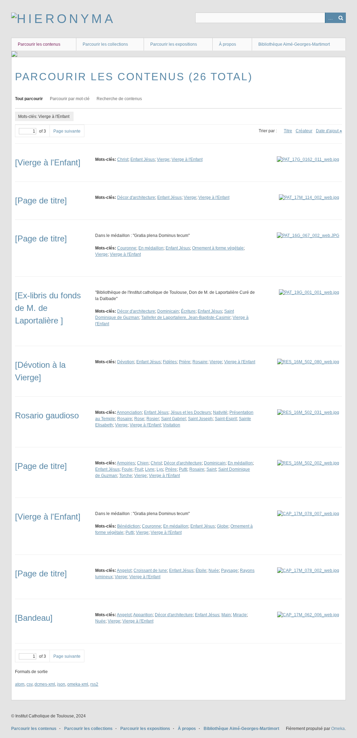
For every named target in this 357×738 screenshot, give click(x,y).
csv (29, 684)
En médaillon (151, 248)
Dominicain (168, 311)
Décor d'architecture (136, 197)
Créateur (304, 130)
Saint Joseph (200, 418)
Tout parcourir (29, 98)
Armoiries (126, 463)
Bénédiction (128, 526)
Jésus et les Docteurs (190, 412)
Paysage (229, 570)
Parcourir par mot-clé (70, 98)
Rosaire (199, 361)
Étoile (201, 570)
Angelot (124, 570)
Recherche (340, 18)
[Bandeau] (34, 618)
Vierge (163, 159)
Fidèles (170, 361)
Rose (139, 418)
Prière (184, 361)
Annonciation (129, 412)
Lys (160, 469)
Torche (125, 475)
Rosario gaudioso (47, 415)
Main (226, 614)
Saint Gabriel (173, 418)
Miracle (240, 614)
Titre (288, 130)
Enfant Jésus (142, 159)
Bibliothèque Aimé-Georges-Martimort (294, 44)
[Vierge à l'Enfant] (48, 162)
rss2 (94, 684)
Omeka (338, 728)
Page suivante (67, 131)
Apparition (143, 614)
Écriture (188, 311)
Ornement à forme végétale (218, 248)
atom (19, 684)
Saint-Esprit (226, 418)
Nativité (220, 412)
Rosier (152, 418)
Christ (122, 159)
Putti (183, 469)
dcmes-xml (45, 684)
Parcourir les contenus (39, 44)
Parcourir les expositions (173, 44)
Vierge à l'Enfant (187, 159)
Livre (149, 469)
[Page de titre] (41, 200)
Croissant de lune (150, 570)
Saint (211, 469)
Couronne (126, 248)
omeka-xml (77, 684)
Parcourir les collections (105, 44)
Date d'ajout (327, 130)
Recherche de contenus (119, 98)
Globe (222, 526)
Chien (143, 463)
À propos (227, 44)
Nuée (213, 570)
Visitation (171, 425)
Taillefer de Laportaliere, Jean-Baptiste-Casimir (185, 317)
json (61, 684)
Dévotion (125, 361)
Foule (127, 469)
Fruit (139, 469)
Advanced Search (330, 18)
